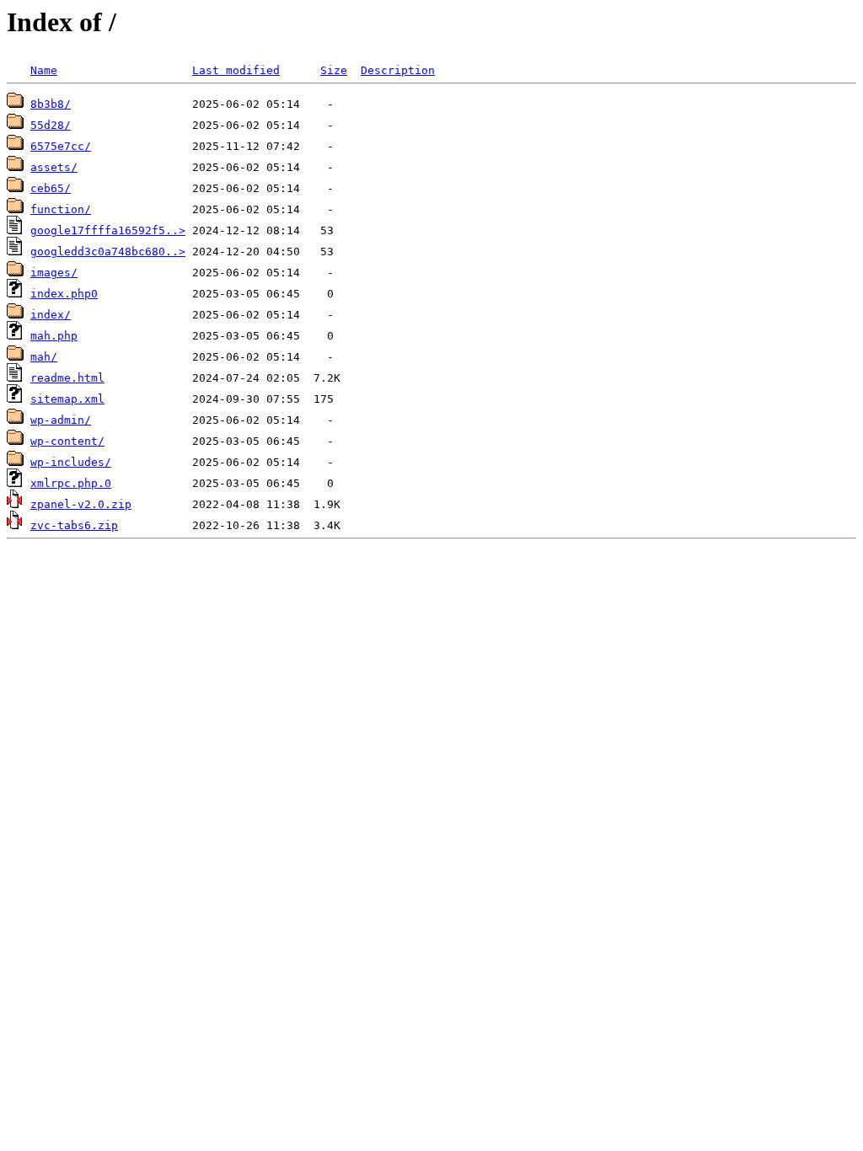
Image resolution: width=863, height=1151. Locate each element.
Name (43, 70)
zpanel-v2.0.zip (80, 504)
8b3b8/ (50, 104)
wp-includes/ (70, 462)
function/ (60, 209)
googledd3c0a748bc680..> (107, 251)
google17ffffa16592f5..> (107, 230)
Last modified (236, 70)
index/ (50, 314)
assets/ (54, 167)
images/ (54, 272)
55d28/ (50, 125)
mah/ (43, 357)
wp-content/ (67, 441)
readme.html (67, 378)
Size (333, 70)
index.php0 (64, 293)
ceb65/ (50, 188)
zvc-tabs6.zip (74, 525)
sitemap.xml (67, 399)
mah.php (54, 335)
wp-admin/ (60, 420)
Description (398, 70)
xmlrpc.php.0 (70, 483)
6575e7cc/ (60, 146)
